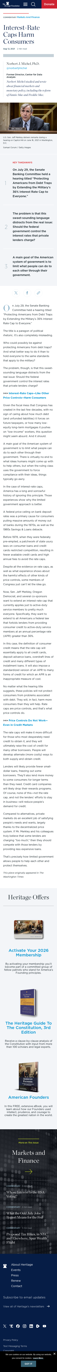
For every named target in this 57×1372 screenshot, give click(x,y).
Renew (16, 1280)
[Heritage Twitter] (4, 1326)
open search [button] (33, 4)
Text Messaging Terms (15, 1346)
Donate (49, 4)
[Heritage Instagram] (24, 1326)
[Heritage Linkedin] (31, 1326)
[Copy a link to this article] (38, 293)
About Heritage (22, 1264)
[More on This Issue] (28, 1171)
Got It (28, 1364)
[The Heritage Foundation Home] (11, 4)
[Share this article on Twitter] (16, 293)
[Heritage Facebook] (18, 1326)
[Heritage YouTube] (44, 1326)
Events (16, 1270)
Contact (16, 1286)
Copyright (8, 1351)
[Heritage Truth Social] (11, 1326)
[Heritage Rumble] (38, 1326)
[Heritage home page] (5, 1266)
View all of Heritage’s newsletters (23, 1306)
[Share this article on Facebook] (27, 293)
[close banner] (54, 1354)
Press (15, 1275)
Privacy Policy (10, 1340)
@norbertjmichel (16, 68)
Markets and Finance (28, 17)
